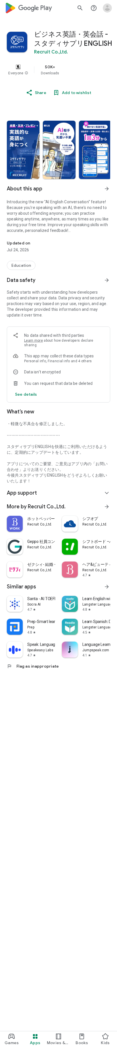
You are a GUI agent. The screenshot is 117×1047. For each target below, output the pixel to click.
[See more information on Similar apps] (107, 587)
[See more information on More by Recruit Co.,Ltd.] (107, 506)
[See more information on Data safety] (107, 280)
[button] (26, 73)
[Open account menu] (107, 8)
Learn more (33, 341)
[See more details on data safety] (26, 394)
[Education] (21, 265)
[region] (58, 69)
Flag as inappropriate (33, 666)
